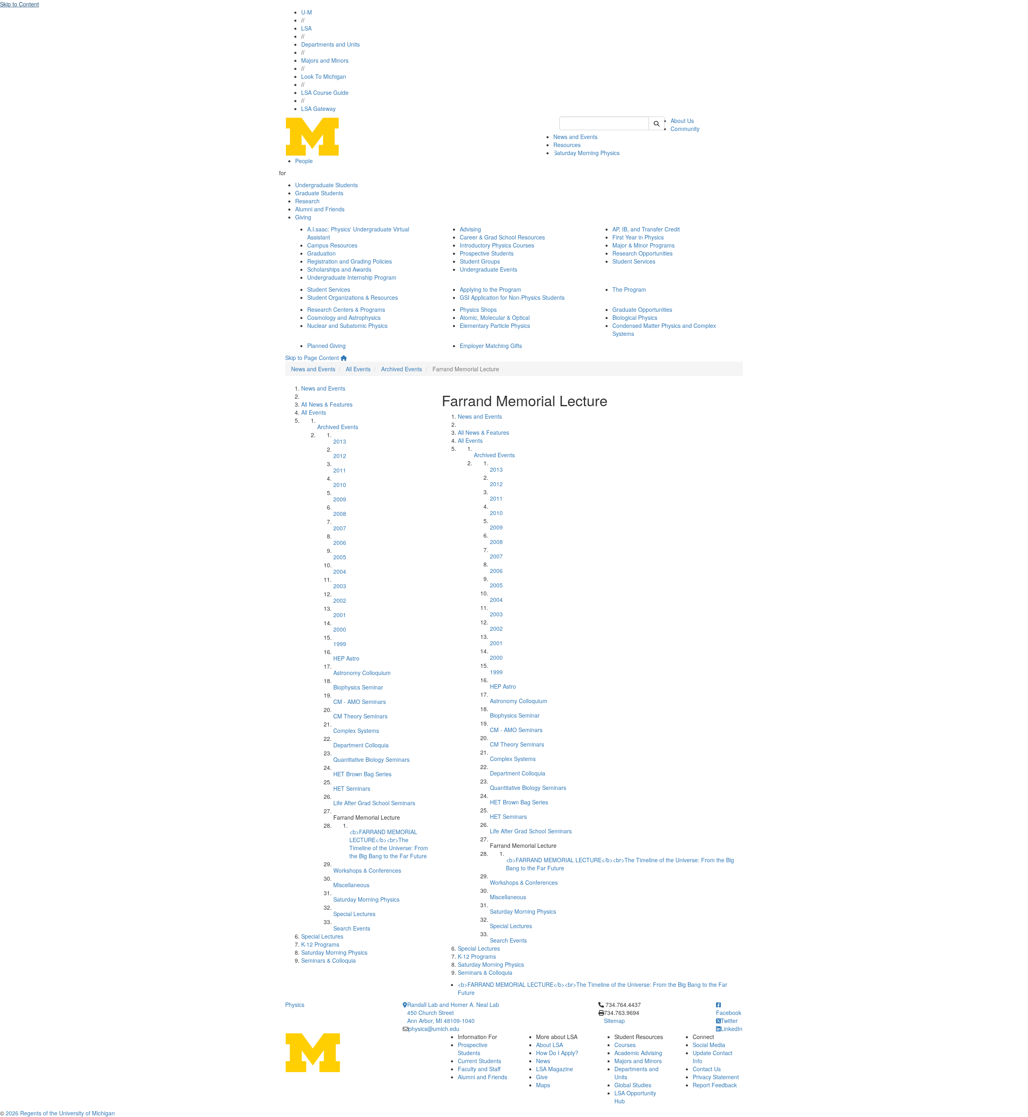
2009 (339, 499)
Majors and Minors (325, 60)
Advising (470, 229)
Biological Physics (634, 317)
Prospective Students (487, 253)
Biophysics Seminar (358, 687)
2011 (339, 470)
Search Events (351, 928)
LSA (306, 28)
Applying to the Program (490, 289)
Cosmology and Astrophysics (344, 317)
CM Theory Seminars (360, 716)
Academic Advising (638, 1053)
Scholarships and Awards (339, 269)
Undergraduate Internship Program (351, 277)
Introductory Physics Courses (497, 245)
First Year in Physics (638, 237)
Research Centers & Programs (346, 309)
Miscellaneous (351, 885)
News (543, 1061)
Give (542, 1077)
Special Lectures (354, 914)
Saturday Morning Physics (586, 153)
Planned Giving (326, 346)
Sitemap (614, 1021)
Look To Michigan (323, 76)
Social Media (709, 1045)
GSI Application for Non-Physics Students (512, 297)
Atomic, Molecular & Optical (495, 317)
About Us (682, 121)
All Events (358, 369)
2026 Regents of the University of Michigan (60, 1113)
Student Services (633, 261)
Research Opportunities (642, 253)
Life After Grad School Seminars (374, 803)
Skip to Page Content (312, 358)
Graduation (321, 253)
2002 (339, 600)
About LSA (549, 1045)
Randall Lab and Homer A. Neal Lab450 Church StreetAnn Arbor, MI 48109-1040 (453, 1012)
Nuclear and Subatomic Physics (347, 325)
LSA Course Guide (325, 92)
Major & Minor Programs (643, 245)
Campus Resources (332, 245)
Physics (294, 1004)
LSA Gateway (318, 108)
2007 (339, 528)
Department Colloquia (361, 745)
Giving (303, 217)
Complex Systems (356, 730)
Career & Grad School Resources (502, 237)
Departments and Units (330, 44)
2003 (339, 586)
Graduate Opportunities (642, 309)
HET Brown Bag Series (362, 774)
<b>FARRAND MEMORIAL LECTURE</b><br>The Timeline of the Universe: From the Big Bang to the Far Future (388, 844)
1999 (339, 644)
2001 (339, 615)
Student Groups (480, 261)
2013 (339, 441)
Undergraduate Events (488, 269)
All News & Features (327, 404)
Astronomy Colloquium (362, 673)
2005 (339, 557)
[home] (344, 358)
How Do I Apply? (557, 1053)
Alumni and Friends (320, 209)
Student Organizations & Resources (352, 297)
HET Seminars (351, 788)
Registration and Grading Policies (349, 261)
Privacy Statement (716, 1077)
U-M (306, 12)
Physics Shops (478, 309)
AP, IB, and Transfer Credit (646, 229)
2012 (339, 456)
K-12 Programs (320, 944)
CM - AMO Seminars (359, 702)
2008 (339, 513)
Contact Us (707, 1069)
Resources (567, 145)
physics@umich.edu (433, 1029)
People (304, 161)
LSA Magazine (554, 1069)
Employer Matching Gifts (491, 346)
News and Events (575, 137)
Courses (625, 1045)
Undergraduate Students (326, 185)
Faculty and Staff (479, 1069)
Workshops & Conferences (367, 870)
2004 (339, 571)
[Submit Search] (657, 123)
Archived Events (401, 369)
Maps (543, 1085)
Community (685, 129)
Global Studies (632, 1085)
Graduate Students (319, 193)
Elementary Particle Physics (495, 325)
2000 (339, 629)
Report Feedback (715, 1085)
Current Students (479, 1061)
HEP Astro (346, 658)
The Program (629, 289)
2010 (339, 485)
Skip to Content (19, 4)
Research (307, 201)
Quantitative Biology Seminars (371, 759)
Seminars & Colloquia (328, 960)
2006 (339, 542)
